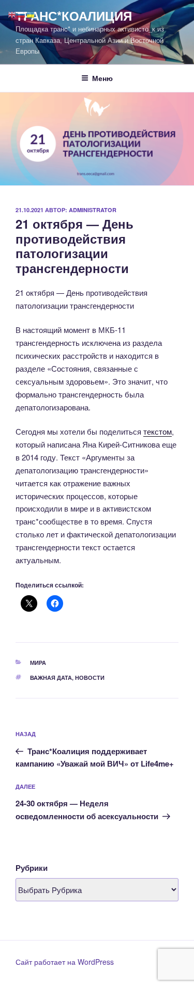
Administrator (92, 210)
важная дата (51, 677)
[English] (12, 13)
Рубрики (32, 867)
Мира (38, 662)
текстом (157, 431)
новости (90, 677)
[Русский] (21, 13)
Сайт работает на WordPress (65, 962)
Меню (102, 78)
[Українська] (31, 13)
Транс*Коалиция (74, 15)
